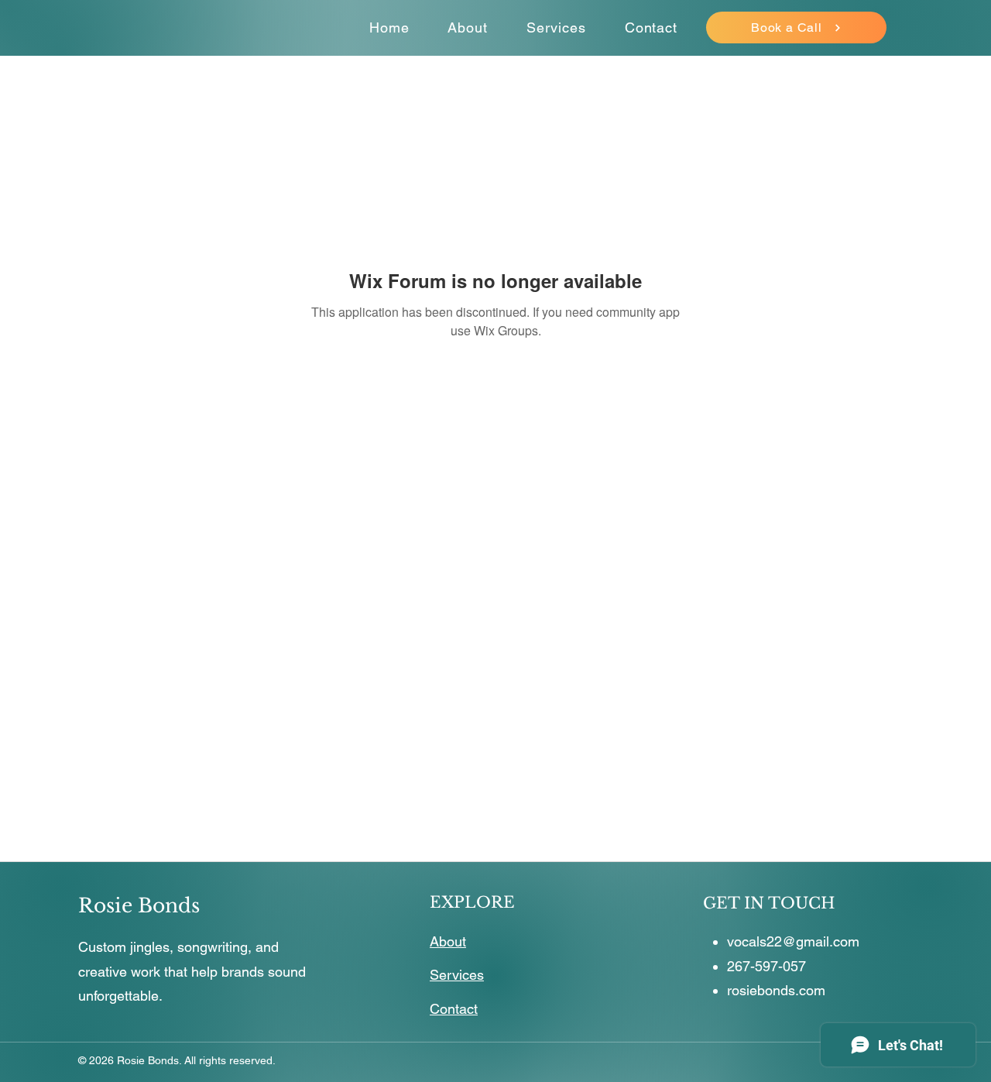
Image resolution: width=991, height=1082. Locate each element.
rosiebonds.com (776, 990)
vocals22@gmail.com (793, 941)
